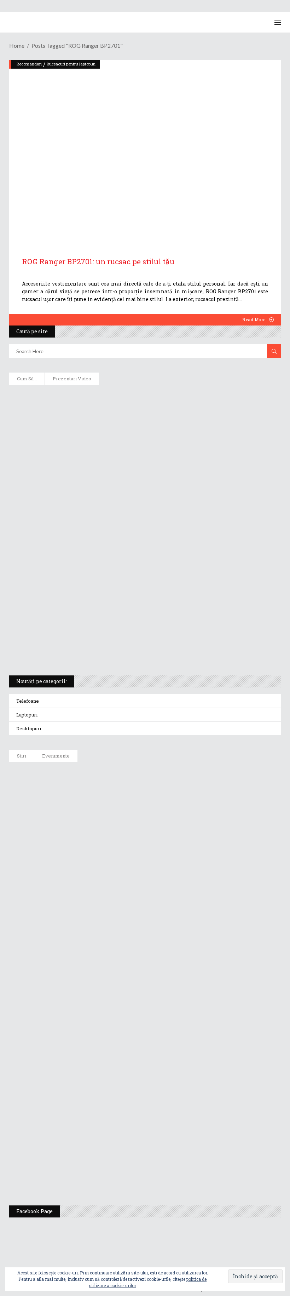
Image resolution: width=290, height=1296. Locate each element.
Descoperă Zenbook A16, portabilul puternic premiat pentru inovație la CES (117, 536)
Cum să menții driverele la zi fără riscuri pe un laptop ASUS (97, 513)
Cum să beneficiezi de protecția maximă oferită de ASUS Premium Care (110, 444)
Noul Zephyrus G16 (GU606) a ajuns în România (121, 810)
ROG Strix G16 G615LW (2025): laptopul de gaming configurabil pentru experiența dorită (131, 559)
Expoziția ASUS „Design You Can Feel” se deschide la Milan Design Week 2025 (160, 1168)
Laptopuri (26, 715)
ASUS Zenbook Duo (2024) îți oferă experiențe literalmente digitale (105, 398)
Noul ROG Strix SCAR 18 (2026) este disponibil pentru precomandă (145, 846)
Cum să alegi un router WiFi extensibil (69, 421)
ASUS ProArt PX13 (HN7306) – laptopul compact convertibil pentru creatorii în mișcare (133, 605)
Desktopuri (28, 728)
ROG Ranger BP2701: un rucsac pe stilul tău (98, 261)
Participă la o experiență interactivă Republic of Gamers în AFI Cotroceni (156, 1096)
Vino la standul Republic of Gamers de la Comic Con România (140, 1132)
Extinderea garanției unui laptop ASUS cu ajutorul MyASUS (97, 490)
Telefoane (27, 701)
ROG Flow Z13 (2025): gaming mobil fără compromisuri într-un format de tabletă (122, 582)
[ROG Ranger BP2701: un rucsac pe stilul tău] (145, 150)
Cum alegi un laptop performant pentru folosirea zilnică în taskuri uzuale (117, 467)
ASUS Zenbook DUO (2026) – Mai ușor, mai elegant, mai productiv (144, 953)
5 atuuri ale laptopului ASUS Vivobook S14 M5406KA (87, 628)
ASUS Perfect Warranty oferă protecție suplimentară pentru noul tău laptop (159, 918)
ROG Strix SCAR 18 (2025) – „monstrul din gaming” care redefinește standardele (121, 651)
